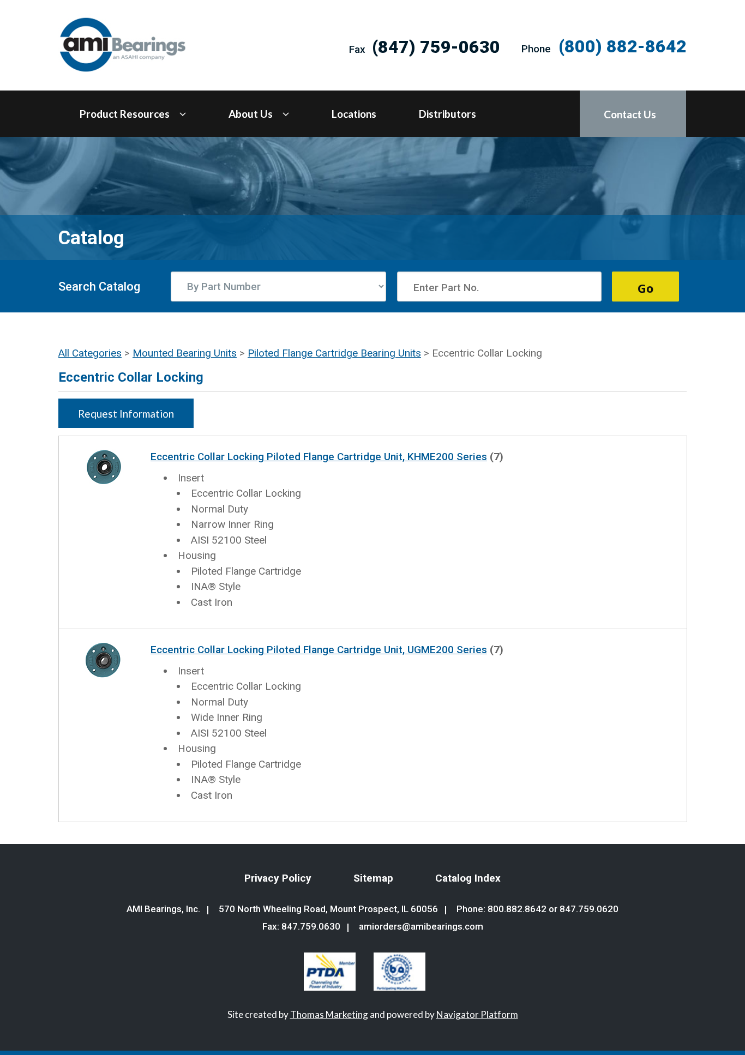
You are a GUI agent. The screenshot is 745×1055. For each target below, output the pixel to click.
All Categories (90, 353)
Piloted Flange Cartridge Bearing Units (334, 353)
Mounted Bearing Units (185, 353)
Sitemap (373, 878)
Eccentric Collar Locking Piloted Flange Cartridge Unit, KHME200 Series (319, 456)
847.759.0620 (589, 908)
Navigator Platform (477, 1014)
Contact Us (630, 114)
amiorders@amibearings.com (421, 926)
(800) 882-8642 (622, 46)
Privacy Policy (277, 878)
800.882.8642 (517, 908)
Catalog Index (468, 878)
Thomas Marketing (329, 1014)
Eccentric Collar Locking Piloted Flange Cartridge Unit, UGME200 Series (319, 649)
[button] (126, 413)
